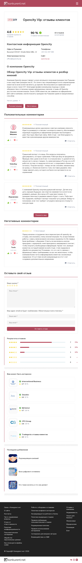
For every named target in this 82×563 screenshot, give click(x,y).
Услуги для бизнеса (70, 517)
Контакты (7, 514)
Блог (68, 531)
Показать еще (41, 215)
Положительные (15, 106)
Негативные (31, 106)
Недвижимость (71, 512)
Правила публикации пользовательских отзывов (41, 521)
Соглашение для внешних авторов (43, 534)
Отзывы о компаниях (70, 508)
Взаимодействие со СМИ (40, 537)
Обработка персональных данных (12, 539)
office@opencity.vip (14, 59)
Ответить (71, 141)
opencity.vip (45, 59)
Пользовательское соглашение (11, 533)
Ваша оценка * (12, 283)
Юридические (71, 524)
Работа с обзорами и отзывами (42, 507)
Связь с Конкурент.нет (12, 507)
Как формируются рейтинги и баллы (44, 514)
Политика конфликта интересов (43, 511)
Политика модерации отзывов (42, 517)
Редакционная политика (40, 525)
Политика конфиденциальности (12, 528)
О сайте (7, 511)
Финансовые (71, 521)
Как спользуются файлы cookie (13, 544)
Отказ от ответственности (10, 523)
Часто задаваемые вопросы (11, 518)
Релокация (70, 527)
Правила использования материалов (40, 530)
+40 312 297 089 (47, 52)
